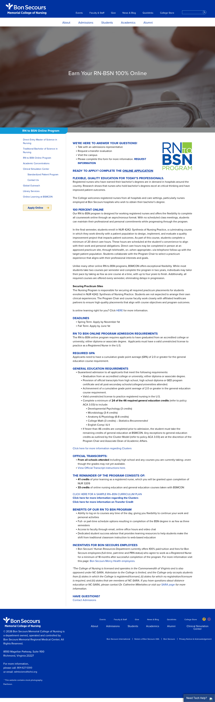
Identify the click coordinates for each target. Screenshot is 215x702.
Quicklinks (148, 13)
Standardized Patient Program (43, 174)
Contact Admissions (84, 600)
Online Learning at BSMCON (38, 196)
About (66, 22)
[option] (107, 76)
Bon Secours (169, 639)
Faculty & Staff (97, 13)
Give (113, 13)
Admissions (85, 22)
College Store (167, 13)
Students (107, 22)
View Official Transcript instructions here (101, 468)
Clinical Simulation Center (36, 169)
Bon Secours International (118, 639)
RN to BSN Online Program (37, 157)
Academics (128, 22)
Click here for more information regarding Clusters (102, 448)
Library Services (31, 191)
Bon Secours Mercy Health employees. (112, 561)
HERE (119, 310)
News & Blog (129, 13)
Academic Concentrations (36, 163)
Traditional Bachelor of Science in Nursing (40, 150)
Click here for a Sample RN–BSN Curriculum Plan (107, 494)
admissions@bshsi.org (25, 671)
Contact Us (33, 180)
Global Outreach (31, 185)
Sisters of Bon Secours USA (146, 639)
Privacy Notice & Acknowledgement (195, 639)
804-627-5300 (24, 667)
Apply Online (35, 207)
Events (79, 13)
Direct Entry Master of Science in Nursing (40, 141)
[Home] (26, 8)
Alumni (148, 22)
